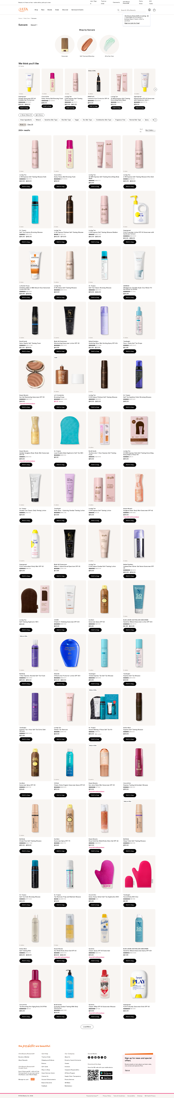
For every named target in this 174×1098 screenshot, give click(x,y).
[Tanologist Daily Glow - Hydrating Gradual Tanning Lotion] (69, 492)
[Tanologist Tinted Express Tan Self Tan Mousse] (104, 657)
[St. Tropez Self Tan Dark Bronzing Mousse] (35, 878)
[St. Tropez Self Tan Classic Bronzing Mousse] (104, 269)
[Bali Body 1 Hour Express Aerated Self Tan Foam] (35, 657)
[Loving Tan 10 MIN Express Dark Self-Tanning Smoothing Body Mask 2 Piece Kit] (139, 435)
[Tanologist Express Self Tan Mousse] (139, 657)
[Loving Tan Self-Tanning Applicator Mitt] (35, 602)
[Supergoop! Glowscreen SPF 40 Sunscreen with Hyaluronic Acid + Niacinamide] (144, 87)
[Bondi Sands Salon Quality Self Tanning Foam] (35, 325)
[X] (148, 16)
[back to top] (168, 1092)
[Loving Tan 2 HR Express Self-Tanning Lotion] (104, 492)
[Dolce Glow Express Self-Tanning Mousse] (139, 711)
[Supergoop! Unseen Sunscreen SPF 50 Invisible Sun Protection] (29, 87)
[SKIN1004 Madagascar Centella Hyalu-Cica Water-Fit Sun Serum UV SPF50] (139, 270)
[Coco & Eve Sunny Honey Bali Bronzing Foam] (52, 86)
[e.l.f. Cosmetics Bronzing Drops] (69, 379)
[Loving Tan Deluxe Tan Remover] (69, 711)
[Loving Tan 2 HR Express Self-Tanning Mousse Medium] (104, 214)
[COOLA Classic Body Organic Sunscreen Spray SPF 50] (69, 767)
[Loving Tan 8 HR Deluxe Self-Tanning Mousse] (69, 269)
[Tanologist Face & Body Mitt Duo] (139, 878)
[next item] (155, 89)
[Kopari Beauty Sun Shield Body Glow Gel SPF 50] (69, 933)
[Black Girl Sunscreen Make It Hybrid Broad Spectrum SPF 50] (69, 548)
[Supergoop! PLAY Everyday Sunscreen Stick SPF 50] (139, 988)
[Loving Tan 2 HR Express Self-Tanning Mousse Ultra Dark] (139, 158)
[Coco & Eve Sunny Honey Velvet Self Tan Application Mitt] (104, 878)
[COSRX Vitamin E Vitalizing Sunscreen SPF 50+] (69, 603)
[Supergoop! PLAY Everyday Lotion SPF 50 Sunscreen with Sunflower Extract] (139, 215)
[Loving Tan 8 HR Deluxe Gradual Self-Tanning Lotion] (104, 548)
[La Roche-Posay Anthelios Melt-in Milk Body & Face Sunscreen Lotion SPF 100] (35, 270)
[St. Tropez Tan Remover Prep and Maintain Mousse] (69, 878)
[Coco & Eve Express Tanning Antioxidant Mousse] (139, 767)
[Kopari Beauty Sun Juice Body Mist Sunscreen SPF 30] (104, 768)
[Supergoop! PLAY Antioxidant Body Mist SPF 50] (35, 548)
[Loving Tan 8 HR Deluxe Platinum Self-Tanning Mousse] (104, 379)
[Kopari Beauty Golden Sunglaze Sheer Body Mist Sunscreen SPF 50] (35, 436)
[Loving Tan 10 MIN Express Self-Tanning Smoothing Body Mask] (121, 87)
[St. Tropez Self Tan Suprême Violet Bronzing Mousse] (139, 379)
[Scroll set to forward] (155, 120)
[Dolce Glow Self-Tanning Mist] (35, 932)
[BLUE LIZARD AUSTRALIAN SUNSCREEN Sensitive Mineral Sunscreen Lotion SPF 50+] (139, 603)
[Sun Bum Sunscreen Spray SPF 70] (69, 822)
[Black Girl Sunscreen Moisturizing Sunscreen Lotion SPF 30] (69, 325)
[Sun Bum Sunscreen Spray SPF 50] (104, 603)
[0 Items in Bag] (154, 10)
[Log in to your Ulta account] (149, 10)
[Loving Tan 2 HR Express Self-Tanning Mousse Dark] (75, 87)
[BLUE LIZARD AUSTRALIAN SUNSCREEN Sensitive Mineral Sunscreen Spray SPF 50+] (139, 932)
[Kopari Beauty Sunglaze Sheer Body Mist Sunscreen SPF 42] (139, 493)
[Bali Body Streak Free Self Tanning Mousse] (35, 822)
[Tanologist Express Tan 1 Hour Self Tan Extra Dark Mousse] (35, 712)
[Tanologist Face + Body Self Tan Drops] (139, 325)
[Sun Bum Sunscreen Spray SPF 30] (35, 767)
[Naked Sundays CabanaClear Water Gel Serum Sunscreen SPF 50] (139, 549)
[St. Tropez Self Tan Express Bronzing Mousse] (35, 214)
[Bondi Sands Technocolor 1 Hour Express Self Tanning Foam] (104, 435)
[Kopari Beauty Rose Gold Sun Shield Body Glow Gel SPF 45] (104, 823)
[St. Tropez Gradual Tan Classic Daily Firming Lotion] (35, 492)
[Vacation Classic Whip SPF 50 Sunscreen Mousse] (104, 989)
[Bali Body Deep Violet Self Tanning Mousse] (139, 822)
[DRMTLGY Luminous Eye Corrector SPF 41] (98, 86)
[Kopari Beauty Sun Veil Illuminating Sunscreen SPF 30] (35, 380)
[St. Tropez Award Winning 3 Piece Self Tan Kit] (104, 711)
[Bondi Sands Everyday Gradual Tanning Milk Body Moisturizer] (69, 989)
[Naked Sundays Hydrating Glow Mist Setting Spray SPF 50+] (104, 325)
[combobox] (150, 130)
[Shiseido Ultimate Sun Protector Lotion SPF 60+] (69, 657)
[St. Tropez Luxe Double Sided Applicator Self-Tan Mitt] (69, 434)
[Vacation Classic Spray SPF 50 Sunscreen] (104, 933)
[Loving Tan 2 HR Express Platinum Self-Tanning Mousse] (69, 214)
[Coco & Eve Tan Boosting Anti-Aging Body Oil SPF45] (35, 988)
